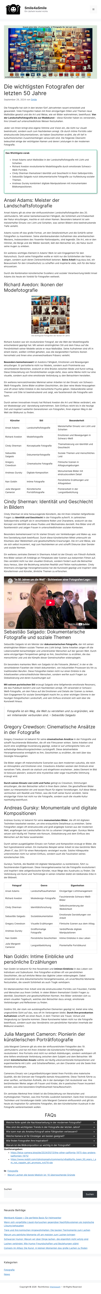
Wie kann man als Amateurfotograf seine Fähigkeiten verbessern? (41, 1131)
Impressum (55, 1287)
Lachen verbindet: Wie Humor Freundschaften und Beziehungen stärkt (41, 1243)
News (7, 1274)
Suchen (8, 1189)
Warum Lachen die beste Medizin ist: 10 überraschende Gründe (41, 1175)
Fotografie (12, 1171)
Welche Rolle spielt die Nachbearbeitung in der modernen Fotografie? (43, 1122)
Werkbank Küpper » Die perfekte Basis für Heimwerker (32, 1217)
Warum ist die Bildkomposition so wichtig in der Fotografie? (38, 1145)
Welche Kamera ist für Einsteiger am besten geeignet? (35, 1136)
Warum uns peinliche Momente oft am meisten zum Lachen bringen (39, 1234)
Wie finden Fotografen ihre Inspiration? (27, 1140)
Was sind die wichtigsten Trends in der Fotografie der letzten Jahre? (43, 1127)
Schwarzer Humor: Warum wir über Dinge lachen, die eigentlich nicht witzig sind (46, 1239)
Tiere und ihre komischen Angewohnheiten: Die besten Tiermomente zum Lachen (47, 1230)
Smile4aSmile (36, 8)
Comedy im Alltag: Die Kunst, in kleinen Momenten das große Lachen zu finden (45, 1248)
